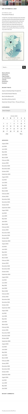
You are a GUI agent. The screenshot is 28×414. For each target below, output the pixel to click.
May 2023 (4, 252)
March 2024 (5, 224)
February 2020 (5, 360)
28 (10, 131)
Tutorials (4, 79)
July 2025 (4, 179)
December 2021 (6, 299)
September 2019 (6, 374)
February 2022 (5, 293)
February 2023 (5, 260)
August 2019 (5, 377)
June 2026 (4, 149)
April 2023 (4, 255)
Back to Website (6, 72)
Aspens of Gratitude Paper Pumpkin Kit (11, 90)
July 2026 (4, 146)
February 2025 (5, 193)
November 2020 (6, 335)
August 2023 (5, 243)
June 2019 (4, 383)
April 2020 (4, 355)
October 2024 (5, 204)
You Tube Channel (6, 77)
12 (3, 126)
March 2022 (5, 291)
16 (17, 126)
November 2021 (6, 302)
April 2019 (4, 388)
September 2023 (6, 241)
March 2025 (5, 191)
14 (10, 126)
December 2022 (6, 266)
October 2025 (5, 171)
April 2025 (4, 188)
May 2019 (4, 385)
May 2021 (4, 319)
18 (24, 126)
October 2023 (5, 238)
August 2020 (5, 344)
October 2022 (5, 271)
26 (3, 131)
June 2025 (4, 182)
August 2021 (5, 310)
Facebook (4, 83)
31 (21, 131)
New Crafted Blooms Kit (8, 96)
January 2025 (5, 196)
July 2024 (4, 213)
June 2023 (4, 249)
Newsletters (5, 81)
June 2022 (4, 282)
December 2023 (6, 232)
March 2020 (5, 358)
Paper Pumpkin (5, 76)
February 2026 (5, 160)
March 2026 (5, 157)
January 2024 (5, 230)
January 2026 (5, 163)
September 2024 (6, 207)
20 (7, 128)
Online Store (5, 74)
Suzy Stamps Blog (11, 2)
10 (21, 123)
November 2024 (6, 202)
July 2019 (4, 380)
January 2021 (5, 330)
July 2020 (4, 346)
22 (14, 128)
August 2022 (5, 277)
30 (17, 131)
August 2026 (5, 143)
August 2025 (5, 177)
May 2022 (4, 285)
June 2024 (4, 216)
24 (21, 128)
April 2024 (4, 221)
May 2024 (4, 218)
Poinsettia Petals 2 (8, 14)
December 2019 (6, 366)
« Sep (7, 133)
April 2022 (4, 288)
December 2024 (6, 199)
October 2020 (5, 338)
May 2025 (4, 185)
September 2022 (6, 274)
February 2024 (5, 227)
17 (21, 126)
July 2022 (4, 280)
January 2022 (5, 296)
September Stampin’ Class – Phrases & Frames (13, 102)
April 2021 (4, 321)
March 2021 (5, 324)
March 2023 (5, 257)
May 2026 (4, 152)
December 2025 (6, 165)
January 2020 (5, 363)
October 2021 (5, 305)
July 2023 (4, 246)
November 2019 (6, 369)
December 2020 (6, 332)
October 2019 (5, 371)
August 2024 (5, 210)
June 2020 (4, 349)
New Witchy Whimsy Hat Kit (9, 99)
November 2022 (6, 268)
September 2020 (6, 341)
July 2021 (4, 313)
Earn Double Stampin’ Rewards (9, 93)
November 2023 (6, 235)
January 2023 (5, 263)
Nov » (21, 133)
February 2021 (5, 327)
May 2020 (4, 352)
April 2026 (4, 154)
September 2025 (6, 174)
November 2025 (6, 168)
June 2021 (4, 316)
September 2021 (6, 307)
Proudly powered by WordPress (9, 410)
